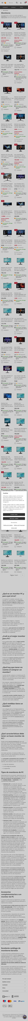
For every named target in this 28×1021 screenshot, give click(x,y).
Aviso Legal (14, 528)
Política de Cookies (8, 525)
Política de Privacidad (19, 525)
